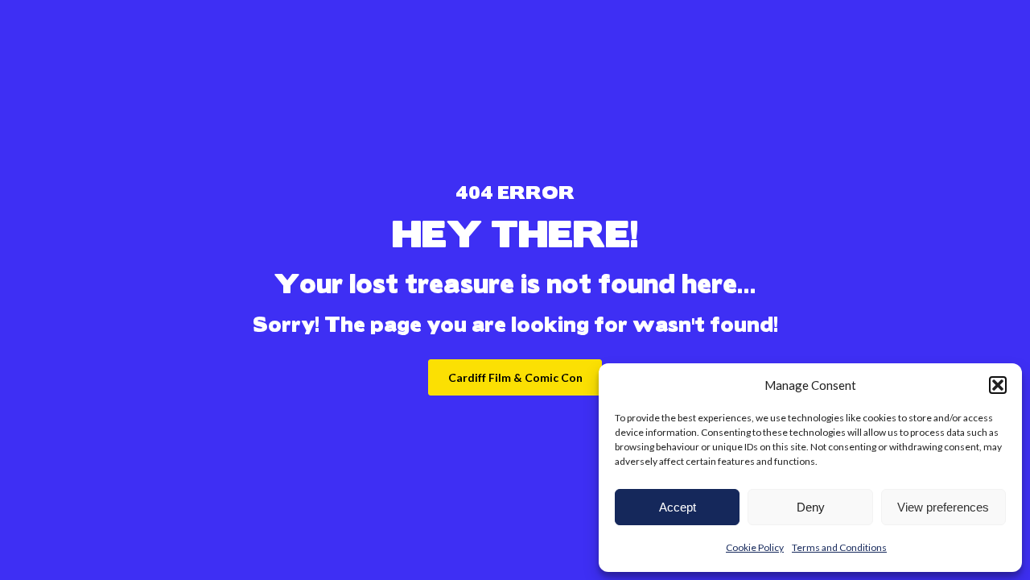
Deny (811, 507)
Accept (677, 507)
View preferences (943, 507)
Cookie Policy (755, 547)
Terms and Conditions (839, 547)
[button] (998, 385)
